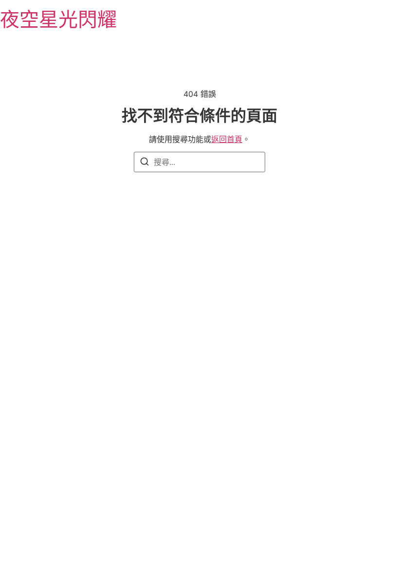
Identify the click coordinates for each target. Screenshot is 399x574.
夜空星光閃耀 (58, 19)
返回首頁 (226, 139)
